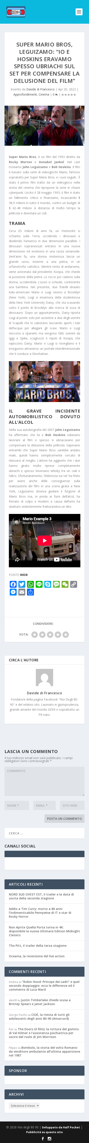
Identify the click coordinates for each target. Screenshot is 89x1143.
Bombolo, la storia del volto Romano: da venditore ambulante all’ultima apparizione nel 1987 (44, 1051)
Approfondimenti (25, 94)
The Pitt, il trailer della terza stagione (38, 945)
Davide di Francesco (40, 89)
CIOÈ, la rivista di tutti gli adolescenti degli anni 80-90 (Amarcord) (39, 1017)
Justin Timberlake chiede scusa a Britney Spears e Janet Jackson (40, 1002)
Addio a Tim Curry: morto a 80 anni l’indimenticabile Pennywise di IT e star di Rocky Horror (40, 913)
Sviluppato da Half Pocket (61, 1127)
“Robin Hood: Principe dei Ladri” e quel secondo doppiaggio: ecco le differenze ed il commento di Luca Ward (44, 985)
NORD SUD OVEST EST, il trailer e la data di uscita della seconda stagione (41, 896)
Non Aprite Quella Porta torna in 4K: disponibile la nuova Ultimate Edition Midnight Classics (44, 931)
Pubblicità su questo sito (44, 1132)
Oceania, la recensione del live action (37, 956)
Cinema (44, 94)
